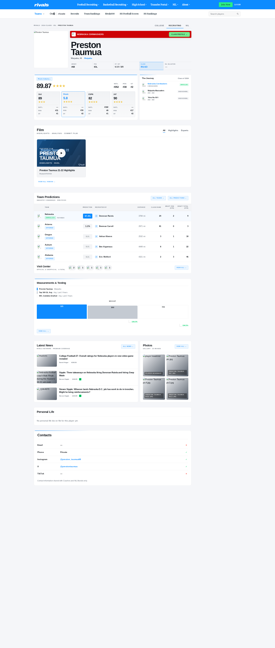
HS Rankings (150, 13)
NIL (175, 4)
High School (138, 4)
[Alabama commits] (39, 257)
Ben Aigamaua (105, 247)
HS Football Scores (129, 13)
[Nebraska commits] (39, 216)
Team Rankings (92, 13)
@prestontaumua (68, 466)
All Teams (158, 198)
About (185, 4)
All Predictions (178, 198)
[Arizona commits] (39, 226)
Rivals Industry (44, 79)
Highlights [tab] (173, 130)
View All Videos (46, 181)
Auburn (48, 245)
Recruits (75, 13)
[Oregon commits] (39, 236)
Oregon (48, 234)
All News (128, 346)
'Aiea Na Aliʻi (153, 97)
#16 (81, 110)
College (159, 26)
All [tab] (164, 130)
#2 (82, 114)
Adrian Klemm (105, 236)
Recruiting (175, 26)
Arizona (48, 224)
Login (237, 5)
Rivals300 (110, 13)
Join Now (225, 4)
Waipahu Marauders (156, 91)
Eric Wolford (105, 257)
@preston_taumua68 (70, 459)
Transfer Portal (159, 4)
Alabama (49, 255)
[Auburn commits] (39, 246)
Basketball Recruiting (114, 4)
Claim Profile (179, 34)
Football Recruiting (87, 4)
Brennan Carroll (106, 226)
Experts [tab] (184, 130)
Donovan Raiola (106, 216)
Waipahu (88, 58)
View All (181, 267)
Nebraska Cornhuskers (157, 84)
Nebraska (49, 214)
